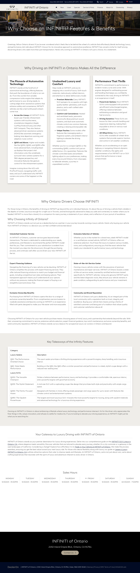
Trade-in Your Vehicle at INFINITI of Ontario (92, 447)
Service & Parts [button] (88, 7)
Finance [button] (100, 7)
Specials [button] (77, 7)
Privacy (129, 7)
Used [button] (69, 7)
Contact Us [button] (69, 553)
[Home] (56, 7)
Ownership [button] (120, 7)
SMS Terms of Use (107, 567)
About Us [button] (109, 7)
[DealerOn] (13, 567)
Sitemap (90, 567)
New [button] (62, 7)
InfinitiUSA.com (120, 567)
